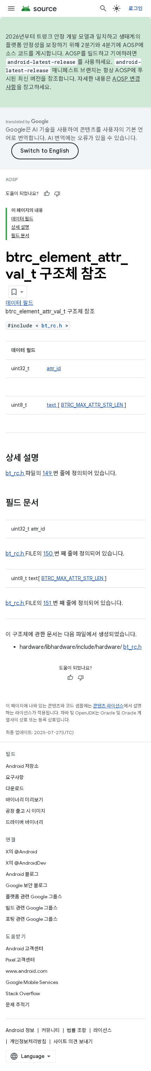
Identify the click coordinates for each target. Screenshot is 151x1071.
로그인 (136, 8)
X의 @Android (21, 852)
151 (48, 603)
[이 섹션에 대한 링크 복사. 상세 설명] (48, 458)
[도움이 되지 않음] (57, 193)
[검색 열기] (103, 8)
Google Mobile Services (32, 982)
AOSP (12, 179)
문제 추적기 (17, 1005)
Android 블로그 (22, 874)
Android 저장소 (22, 766)
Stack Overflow (23, 993)
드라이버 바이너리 (24, 822)
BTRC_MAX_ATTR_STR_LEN (92, 405)
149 (47, 473)
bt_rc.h (53, 325)
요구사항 (15, 777)
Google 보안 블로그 (26, 885)
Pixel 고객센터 (20, 960)
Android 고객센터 (24, 948)
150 (48, 553)
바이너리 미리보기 (24, 800)
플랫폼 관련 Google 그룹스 (34, 896)
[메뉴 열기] (11, 8)
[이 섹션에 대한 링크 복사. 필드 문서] (48, 503)
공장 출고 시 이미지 (25, 811)
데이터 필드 (19, 303)
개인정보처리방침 (28, 1041)
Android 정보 (20, 1030)
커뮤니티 (50, 1030)
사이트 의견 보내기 (73, 1041)
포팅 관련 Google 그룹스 (32, 919)
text (52, 405)
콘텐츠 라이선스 (108, 706)
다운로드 (15, 788)
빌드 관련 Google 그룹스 (32, 908)
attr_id (54, 368)
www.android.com (26, 971)
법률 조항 (76, 1030)
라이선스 (102, 1030)
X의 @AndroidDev (26, 863)
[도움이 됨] (46, 193)
